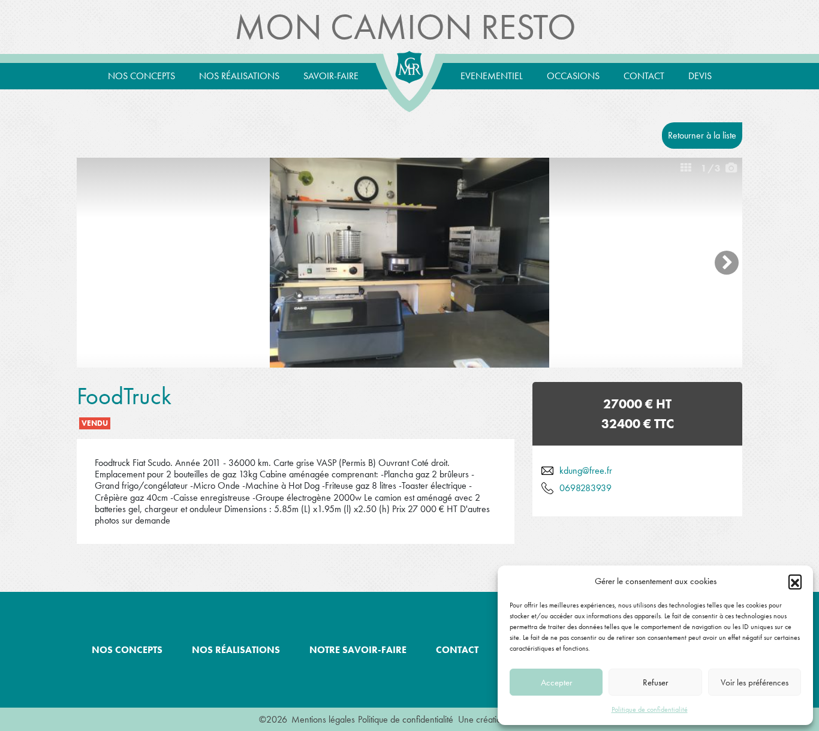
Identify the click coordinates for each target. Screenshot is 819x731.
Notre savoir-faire (358, 649)
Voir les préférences (754, 682)
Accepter (556, 682)
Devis (700, 76)
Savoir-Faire (331, 76)
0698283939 (585, 488)
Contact (644, 76)
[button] (795, 581)
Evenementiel (491, 76)
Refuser (655, 682)
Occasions (573, 76)
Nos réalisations (239, 76)
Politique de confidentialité (650, 709)
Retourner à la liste (702, 135)
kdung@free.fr (585, 470)
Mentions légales (323, 719)
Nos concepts (141, 76)
